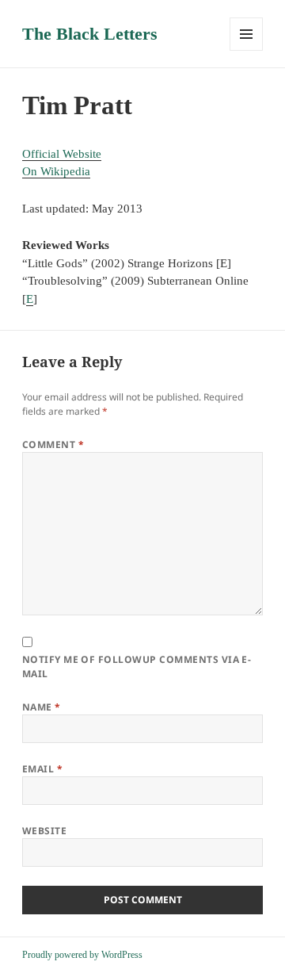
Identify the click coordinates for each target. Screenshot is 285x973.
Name (41, 707)
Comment (53, 444)
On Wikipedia (56, 171)
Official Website (61, 153)
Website (44, 830)
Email (42, 769)
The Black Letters (90, 34)
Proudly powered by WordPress (82, 954)
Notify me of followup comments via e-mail (137, 666)
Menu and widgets (246, 50)
